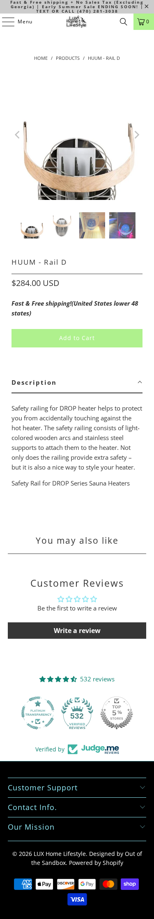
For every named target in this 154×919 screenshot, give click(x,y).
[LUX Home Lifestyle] (77, 22)
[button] (76, 383)
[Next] (136, 135)
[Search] (123, 22)
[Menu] (4, 22)
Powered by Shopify (96, 863)
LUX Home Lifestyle (60, 854)
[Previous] (17, 135)
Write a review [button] (77, 630)
